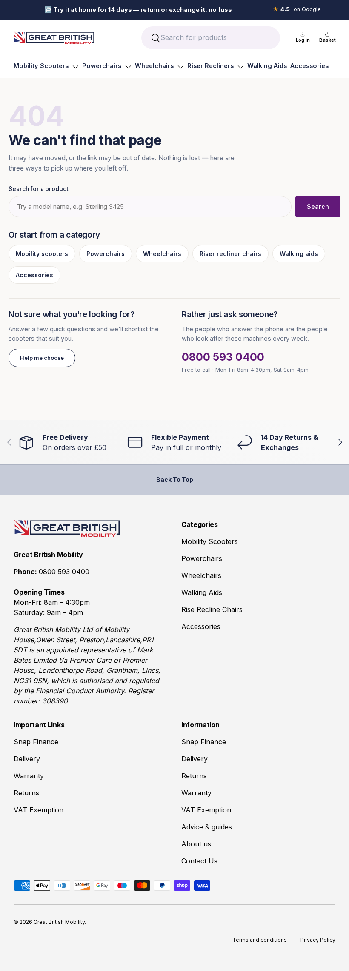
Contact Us (199, 861)
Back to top (174, 479)
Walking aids (299, 253)
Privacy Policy (317, 940)
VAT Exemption (38, 810)
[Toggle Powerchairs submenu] (128, 67)
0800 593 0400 (223, 356)
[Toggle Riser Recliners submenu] (240, 67)
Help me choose (42, 358)
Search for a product (39, 188)
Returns (26, 793)
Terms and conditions (259, 940)
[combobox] (210, 37)
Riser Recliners (210, 65)
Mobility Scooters (41, 65)
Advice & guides (206, 827)
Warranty (29, 776)
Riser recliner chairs (230, 253)
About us (196, 844)
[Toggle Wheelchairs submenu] (180, 67)
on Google (297, 9)
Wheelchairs (154, 65)
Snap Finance (36, 742)
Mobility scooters (42, 253)
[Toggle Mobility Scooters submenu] (75, 67)
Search (318, 206)
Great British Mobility (59, 922)
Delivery (27, 759)
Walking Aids (267, 65)
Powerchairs (101, 65)
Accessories (309, 65)
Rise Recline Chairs (212, 609)
